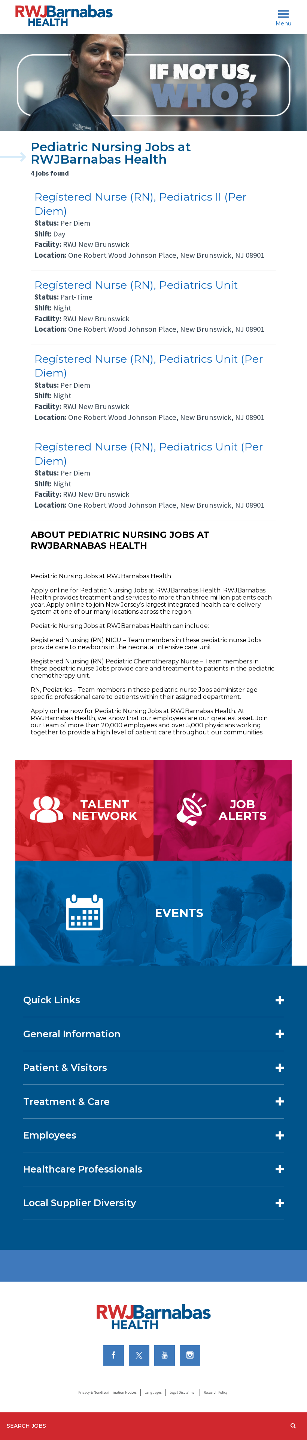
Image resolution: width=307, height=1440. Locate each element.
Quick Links (51, 1000)
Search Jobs (26, 1425)
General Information (72, 1034)
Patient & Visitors (65, 1067)
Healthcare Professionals (82, 1169)
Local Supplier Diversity (79, 1202)
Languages (153, 1392)
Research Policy (216, 1392)
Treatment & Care (66, 1101)
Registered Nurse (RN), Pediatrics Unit (136, 284)
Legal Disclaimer (183, 1392)
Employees (49, 1135)
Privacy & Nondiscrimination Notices (107, 1392)
